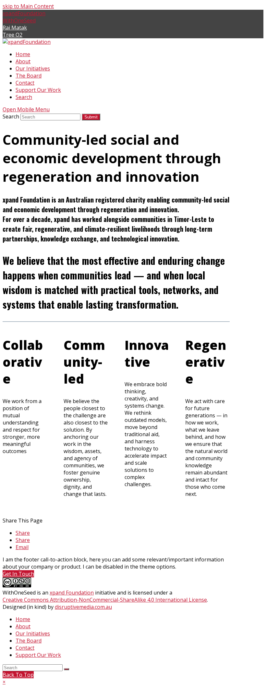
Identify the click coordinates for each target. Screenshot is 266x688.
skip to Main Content (28, 6)
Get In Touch (18, 573)
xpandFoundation (24, 13)
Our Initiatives (33, 633)
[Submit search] (66, 669)
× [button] (4, 681)
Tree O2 (12, 34)
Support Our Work (38, 654)
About (23, 626)
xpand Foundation (72, 592)
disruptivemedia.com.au (83, 606)
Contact (25, 647)
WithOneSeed (19, 20)
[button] (23, 532)
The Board (29, 640)
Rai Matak (15, 27)
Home (23, 619)
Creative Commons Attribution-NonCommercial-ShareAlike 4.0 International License (105, 599)
